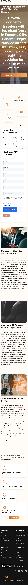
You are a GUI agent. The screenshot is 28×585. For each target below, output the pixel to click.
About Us (3, 533)
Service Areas (19, 550)
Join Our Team (5, 540)
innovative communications (15, 407)
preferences (22, 348)
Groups (18, 538)
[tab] (18, 97)
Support (18, 552)
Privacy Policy (19, 560)
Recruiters (18, 540)
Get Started (14, 517)
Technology (4, 550)
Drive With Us (19, 557)
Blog (2, 538)
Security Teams (20, 543)
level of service (12, 262)
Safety (3, 552)
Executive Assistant (21, 533)
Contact (18, 555)
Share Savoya (4, 535)
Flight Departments (21, 535)
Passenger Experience (7, 557)
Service (3, 555)
